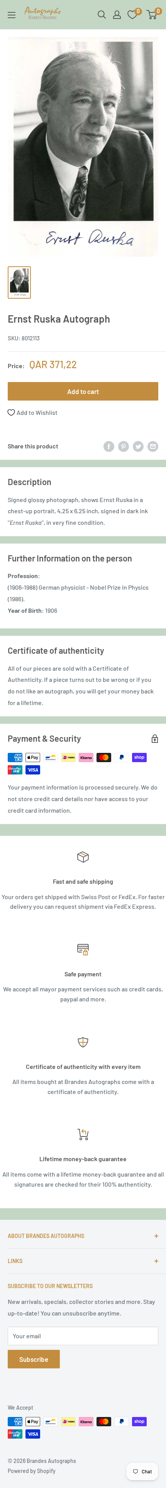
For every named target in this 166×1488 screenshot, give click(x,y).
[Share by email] (152, 446)
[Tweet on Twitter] (138, 446)
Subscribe (33, 1359)
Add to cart (83, 391)
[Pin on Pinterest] (123, 446)
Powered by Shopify (32, 1471)
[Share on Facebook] (108, 446)
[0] (152, 14)
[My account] (117, 14)
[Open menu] (11, 15)
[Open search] (102, 14)
